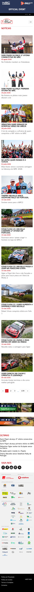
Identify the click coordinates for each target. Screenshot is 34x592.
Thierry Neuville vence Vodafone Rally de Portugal (15, 197)
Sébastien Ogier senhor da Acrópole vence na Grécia (14, 125)
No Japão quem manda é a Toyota (13, 161)
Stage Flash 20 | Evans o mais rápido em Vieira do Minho (15, 341)
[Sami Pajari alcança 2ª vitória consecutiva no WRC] (17, 44)
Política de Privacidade (7, 577)
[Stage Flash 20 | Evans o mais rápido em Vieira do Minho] (17, 329)
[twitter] (15, 467)
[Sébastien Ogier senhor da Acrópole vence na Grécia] (17, 113)
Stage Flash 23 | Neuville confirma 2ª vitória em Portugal (13, 231)
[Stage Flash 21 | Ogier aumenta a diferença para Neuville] (17, 293)
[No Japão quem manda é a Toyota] (17, 149)
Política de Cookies (6, 580)
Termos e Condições (7, 582)
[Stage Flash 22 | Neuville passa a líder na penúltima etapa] (17, 255)
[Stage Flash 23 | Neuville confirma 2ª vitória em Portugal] (17, 218)
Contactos (6, 585)
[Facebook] (7, 467)
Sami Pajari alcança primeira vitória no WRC (15, 90)
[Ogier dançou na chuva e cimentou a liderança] (17, 362)
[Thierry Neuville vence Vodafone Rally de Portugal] (17, 185)
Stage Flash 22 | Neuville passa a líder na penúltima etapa (17, 267)
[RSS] (19, 467)
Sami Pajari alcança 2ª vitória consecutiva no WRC (15, 56)
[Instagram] (3, 467)
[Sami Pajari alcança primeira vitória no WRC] (17, 78)
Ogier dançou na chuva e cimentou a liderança (13, 374)
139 (22, 391)
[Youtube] (11, 467)
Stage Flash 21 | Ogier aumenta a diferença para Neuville (17, 305)
